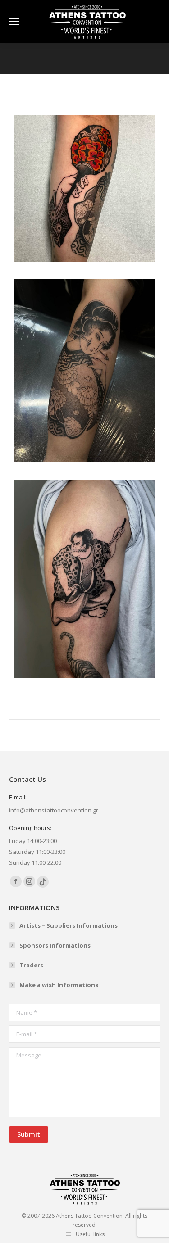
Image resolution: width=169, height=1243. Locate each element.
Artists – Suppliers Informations (68, 925)
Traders (31, 965)
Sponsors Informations (55, 945)
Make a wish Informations (58, 985)
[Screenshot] (84, 188)
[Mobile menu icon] (14, 21)
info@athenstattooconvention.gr (53, 810)
